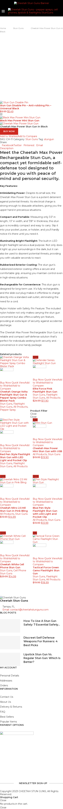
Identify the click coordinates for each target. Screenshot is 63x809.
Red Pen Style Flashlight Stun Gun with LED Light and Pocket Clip (15, 457)
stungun (49, 139)
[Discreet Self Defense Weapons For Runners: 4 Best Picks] (10, 642)
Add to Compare (27, 136)
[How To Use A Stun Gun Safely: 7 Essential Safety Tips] (10, 626)
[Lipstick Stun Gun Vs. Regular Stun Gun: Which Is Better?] (10, 659)
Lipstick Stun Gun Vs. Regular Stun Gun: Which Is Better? (42, 658)
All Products (20, 406)
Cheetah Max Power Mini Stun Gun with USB (47, 450)
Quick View (18, 382)
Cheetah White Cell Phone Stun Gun (12, 566)
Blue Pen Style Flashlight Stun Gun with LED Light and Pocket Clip (45, 512)
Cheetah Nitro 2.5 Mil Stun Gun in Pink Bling (14, 509)
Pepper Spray (8, 409)
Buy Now (9, 131)
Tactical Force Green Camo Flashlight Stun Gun (46, 570)
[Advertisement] (31, 66)
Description (6, 148)
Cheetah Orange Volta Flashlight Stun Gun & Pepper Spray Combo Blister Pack (14, 396)
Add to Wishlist (9, 136)
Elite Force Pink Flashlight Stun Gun (45, 390)
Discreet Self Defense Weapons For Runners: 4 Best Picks (41, 641)
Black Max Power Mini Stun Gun (19, 120)
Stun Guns (18, 28)
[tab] (31, 148)
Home (3, 28)
